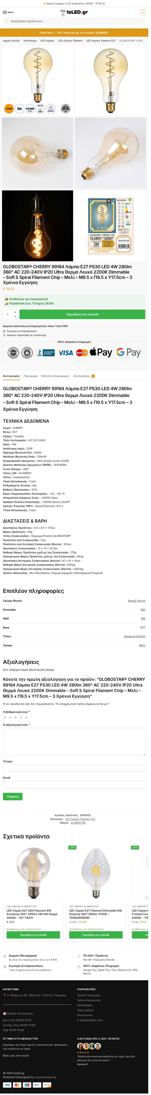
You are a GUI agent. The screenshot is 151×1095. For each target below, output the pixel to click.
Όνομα (7, 761)
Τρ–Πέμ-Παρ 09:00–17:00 (19, 1025)
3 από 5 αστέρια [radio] (16, 717)
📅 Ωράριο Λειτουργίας (18, 1013)
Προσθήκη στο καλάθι (82, 314)
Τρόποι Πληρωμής (89, 995)
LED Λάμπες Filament (70, 40)
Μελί (142, 645)
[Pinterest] (39, 1062)
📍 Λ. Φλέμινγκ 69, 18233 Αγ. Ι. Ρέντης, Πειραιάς (34, 995)
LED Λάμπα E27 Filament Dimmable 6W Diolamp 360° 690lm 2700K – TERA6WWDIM (95, 914)
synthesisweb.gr (45, 1077)
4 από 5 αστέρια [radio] (21, 717)
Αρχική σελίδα (11, 40)
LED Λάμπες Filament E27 (100, 40)
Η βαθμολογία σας (16, 712)
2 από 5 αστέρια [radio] (10, 717)
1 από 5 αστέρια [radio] (5, 717)
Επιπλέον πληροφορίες (55, 375)
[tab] (11, 375)
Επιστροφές (84, 1005)
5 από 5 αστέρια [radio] (26, 717)
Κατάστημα (30, 40)
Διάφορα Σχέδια (134, 636)
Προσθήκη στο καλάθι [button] (33, 934)
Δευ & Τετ (9, 1020)
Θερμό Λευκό (136, 600)
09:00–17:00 (23, 1020)
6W (143, 618)
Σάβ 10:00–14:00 (13, 1030)
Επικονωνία (84, 1015)
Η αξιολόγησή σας (16, 725)
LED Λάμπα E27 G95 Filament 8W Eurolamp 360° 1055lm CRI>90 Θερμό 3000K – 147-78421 (32, 914)
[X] (25, 1062)
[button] (142, 12)
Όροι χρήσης (85, 1010)
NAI (143, 609)
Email (6, 777)
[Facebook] (4, 1062)
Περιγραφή (31, 375)
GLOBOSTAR (78, 822)
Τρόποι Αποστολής (89, 1000)
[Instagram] (12, 1062)
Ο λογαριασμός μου (90, 1020)
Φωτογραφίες (11, 375)
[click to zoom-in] (37, 80)
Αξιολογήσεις (83, 375)
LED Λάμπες (47, 40)
